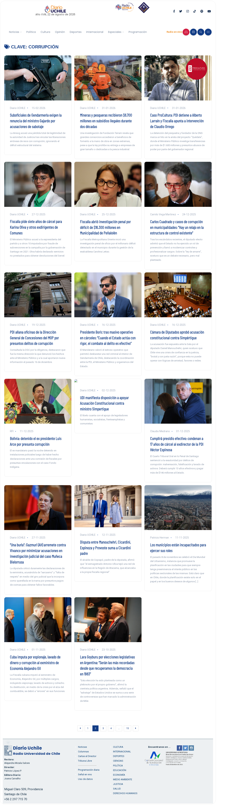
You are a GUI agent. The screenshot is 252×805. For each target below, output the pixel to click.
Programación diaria (88, 769)
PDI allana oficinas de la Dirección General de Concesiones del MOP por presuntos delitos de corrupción (34, 337)
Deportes (76, 32)
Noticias (14, 32)
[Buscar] (200, 32)
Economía (119, 774)
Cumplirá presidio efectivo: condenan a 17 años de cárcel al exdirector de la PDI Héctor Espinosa (176, 444)
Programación (138, 32)
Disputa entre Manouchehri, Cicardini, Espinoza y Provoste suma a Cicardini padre (105, 547)
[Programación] (193, 32)
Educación (119, 770)
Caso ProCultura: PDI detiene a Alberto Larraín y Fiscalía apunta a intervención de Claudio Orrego (177, 120)
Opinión (60, 32)
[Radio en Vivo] (186, 32)
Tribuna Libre (85, 760)
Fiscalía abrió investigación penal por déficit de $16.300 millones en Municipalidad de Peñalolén (105, 227)
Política (31, 32)
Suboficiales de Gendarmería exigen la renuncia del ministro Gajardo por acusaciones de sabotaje (36, 120)
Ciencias (118, 760)
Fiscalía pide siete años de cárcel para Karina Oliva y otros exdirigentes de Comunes (36, 227)
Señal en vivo (85, 774)
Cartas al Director (87, 756)
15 (127, 728)
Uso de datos (85, 779)
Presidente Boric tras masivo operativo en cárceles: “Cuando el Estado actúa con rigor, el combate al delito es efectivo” (108, 337)
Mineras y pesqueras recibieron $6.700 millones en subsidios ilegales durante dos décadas (106, 120)
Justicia (118, 784)
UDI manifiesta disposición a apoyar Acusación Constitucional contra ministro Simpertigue (104, 403)
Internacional (94, 32)
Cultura (45, 32)
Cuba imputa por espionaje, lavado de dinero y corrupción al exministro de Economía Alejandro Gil (35, 662)
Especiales (114, 32)
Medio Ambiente (122, 779)
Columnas (83, 751)
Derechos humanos (125, 793)
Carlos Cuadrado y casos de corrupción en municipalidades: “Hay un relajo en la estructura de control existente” (177, 227)
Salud (117, 788)
